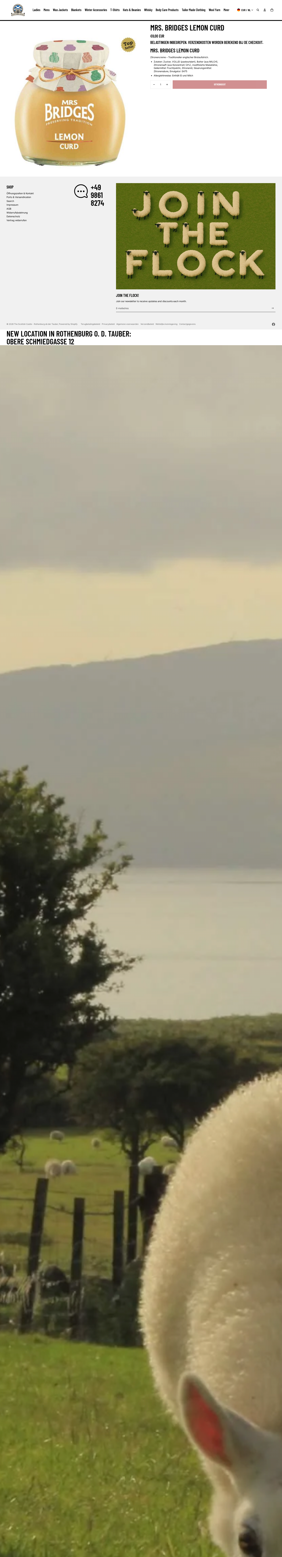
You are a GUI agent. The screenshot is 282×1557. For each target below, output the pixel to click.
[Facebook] (273, 324)
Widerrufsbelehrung (17, 212)
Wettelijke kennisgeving (166, 324)
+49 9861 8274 (97, 194)
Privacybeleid (108, 324)
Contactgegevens (187, 324)
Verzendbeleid (147, 324)
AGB (9, 208)
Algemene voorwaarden (127, 324)
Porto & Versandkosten (19, 197)
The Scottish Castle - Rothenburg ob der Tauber (36, 324)
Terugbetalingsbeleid (90, 324)
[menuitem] (226, 10)
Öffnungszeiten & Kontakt (20, 193)
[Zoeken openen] (257, 10)
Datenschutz (13, 216)
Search (10, 201)
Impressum (12, 204)
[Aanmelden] (272, 308)
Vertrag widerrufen (17, 220)
